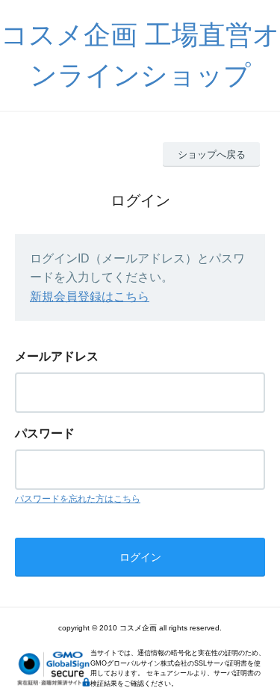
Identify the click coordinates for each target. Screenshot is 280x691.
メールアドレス (57, 356)
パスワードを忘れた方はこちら (77, 499)
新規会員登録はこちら (89, 296)
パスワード (45, 433)
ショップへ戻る (212, 154)
